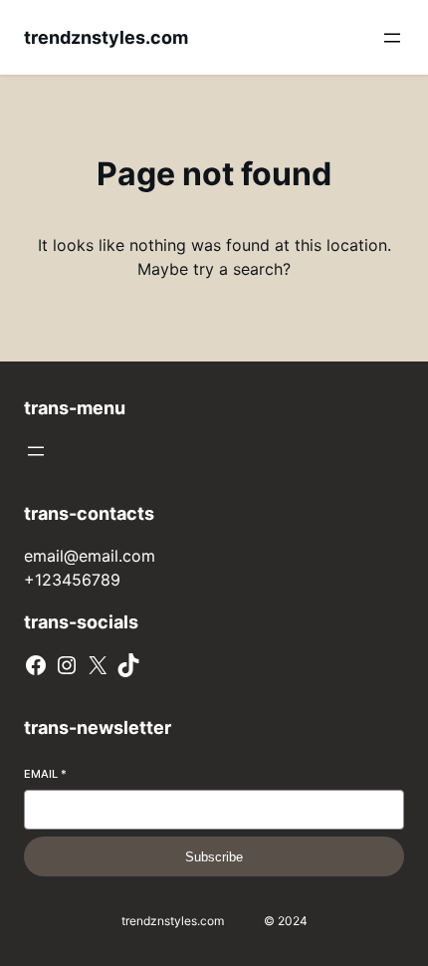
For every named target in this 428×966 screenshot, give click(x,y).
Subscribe (214, 856)
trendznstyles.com (106, 37)
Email (45, 774)
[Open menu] (392, 38)
